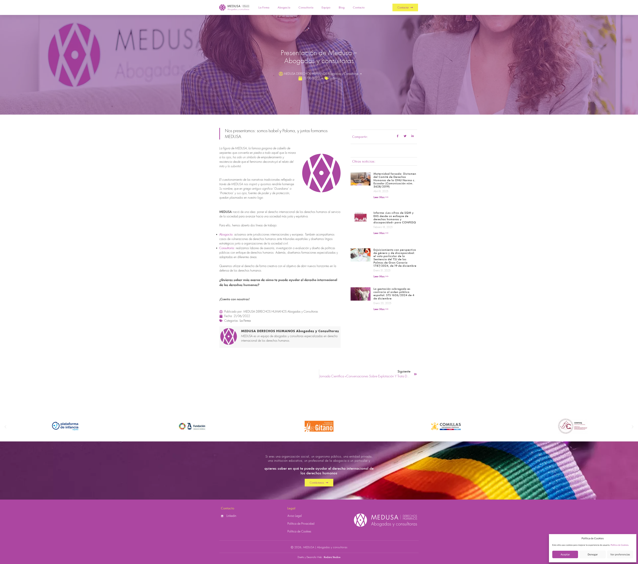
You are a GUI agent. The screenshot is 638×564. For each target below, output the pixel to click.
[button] (5, 427)
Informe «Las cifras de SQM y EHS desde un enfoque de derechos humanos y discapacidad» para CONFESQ (394, 217)
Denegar (593, 554)
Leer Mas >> (381, 197)
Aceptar (565, 554)
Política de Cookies (619, 545)
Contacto (359, 7)
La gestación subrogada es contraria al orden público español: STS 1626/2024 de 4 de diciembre (393, 293)
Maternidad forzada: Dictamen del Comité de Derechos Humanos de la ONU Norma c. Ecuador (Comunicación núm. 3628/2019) (394, 180)
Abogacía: (226, 234)
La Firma (264, 7)
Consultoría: (227, 248)
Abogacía (284, 7)
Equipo (326, 7)
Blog (342, 7)
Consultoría (306, 7)
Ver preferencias (620, 554)
